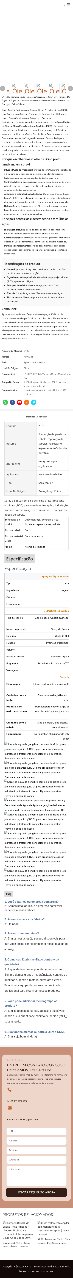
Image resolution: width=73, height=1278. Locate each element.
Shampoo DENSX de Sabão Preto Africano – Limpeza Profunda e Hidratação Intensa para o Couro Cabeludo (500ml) (19, 1244)
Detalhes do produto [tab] (36, 416)
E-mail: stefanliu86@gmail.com (22, 1119)
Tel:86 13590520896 (17, 1101)
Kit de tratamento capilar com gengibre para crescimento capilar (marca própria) (54, 1241)
